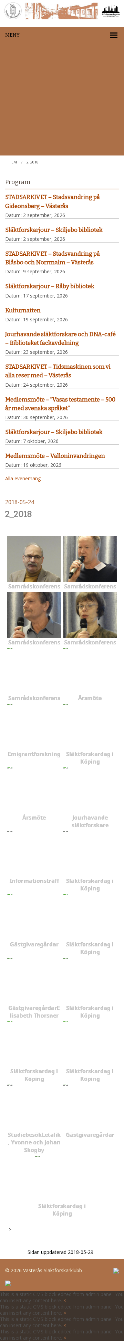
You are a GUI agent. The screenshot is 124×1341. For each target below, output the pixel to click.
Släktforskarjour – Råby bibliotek (49, 286)
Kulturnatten (23, 310)
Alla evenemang (23, 478)
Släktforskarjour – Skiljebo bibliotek (54, 229)
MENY (12, 35)
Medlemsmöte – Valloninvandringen (55, 455)
